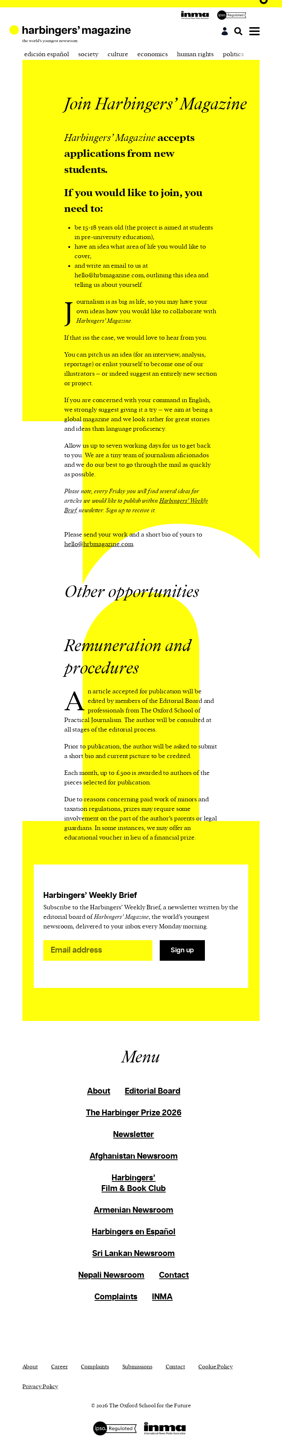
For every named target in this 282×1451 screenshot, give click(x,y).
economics (152, 54)
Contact (174, 1275)
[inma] (196, 15)
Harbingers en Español (134, 1232)
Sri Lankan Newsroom (133, 1253)
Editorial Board (152, 1091)
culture (118, 54)
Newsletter (133, 1134)
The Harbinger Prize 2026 (133, 1113)
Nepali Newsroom (111, 1275)
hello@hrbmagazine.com (98, 544)
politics (233, 54)
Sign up (182, 950)
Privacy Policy (40, 1386)
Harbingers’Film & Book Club (133, 1183)
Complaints (115, 1297)
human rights (195, 54)
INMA (162, 1297)
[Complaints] (233, 15)
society (88, 54)
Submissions (137, 1366)
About (98, 1091)
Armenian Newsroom (133, 1210)
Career (59, 1366)
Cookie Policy (215, 1366)
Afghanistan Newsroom (134, 1156)
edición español (46, 54)
